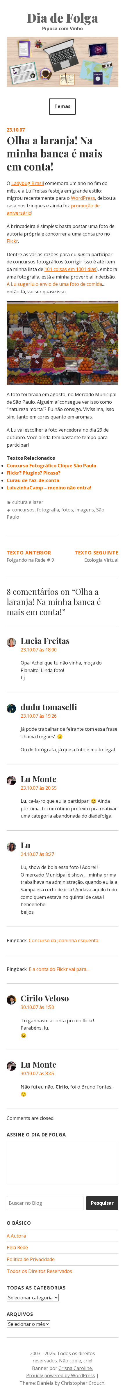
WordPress (83, 198)
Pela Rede (17, 1247)
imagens (84, 510)
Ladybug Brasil (27, 183)
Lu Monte (38, 778)
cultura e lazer (27, 502)
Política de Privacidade (31, 1259)
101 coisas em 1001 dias (70, 269)
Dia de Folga (62, 18)
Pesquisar (102, 1203)
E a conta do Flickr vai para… (59, 969)
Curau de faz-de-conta (33, 480)
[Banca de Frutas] (63, 304)
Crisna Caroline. (75, 1368)
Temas (62, 106)
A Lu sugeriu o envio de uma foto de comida (54, 284)
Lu (26, 845)
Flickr (12, 241)
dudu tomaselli (49, 706)
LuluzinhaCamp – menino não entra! (49, 487)
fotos (67, 510)
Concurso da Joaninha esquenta (63, 940)
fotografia (48, 510)
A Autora (16, 1236)
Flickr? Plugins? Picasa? (33, 473)
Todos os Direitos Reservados (39, 1271)
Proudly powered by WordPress (60, 1375)
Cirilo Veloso (45, 998)
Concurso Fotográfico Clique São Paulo (51, 465)
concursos (23, 510)
